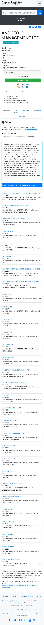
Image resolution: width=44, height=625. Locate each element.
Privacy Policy (22, 603)
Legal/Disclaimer (14, 601)
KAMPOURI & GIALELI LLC (10, 420)
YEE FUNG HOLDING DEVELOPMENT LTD (15, 218)
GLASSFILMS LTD (8, 509)
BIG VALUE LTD (7, 294)
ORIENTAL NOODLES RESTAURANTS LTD (15, 370)
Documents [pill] (25, 110)
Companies (22, 18)
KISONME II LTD (7, 231)
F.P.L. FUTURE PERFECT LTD (11, 559)
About (4, 601)
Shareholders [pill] (37, 110)
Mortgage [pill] (22, 116)
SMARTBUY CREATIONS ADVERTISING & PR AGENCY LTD (21, 269)
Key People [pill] (16, 111)
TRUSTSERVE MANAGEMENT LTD (13, 433)
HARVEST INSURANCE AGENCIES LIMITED (15, 206)
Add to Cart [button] (23, 80)
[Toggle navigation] (39, 3)
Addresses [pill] (6, 110)
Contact (24, 601)
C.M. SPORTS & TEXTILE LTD (11, 395)
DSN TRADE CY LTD (8, 446)
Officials (22, 20)
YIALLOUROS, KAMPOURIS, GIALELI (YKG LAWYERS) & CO (21, 193)
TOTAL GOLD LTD (8, 345)
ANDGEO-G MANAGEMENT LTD (12, 484)
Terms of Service (34, 601)
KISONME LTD (7, 319)
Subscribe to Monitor (11, 43)
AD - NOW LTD (7, 256)
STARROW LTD (7, 471)
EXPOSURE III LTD (8, 534)
